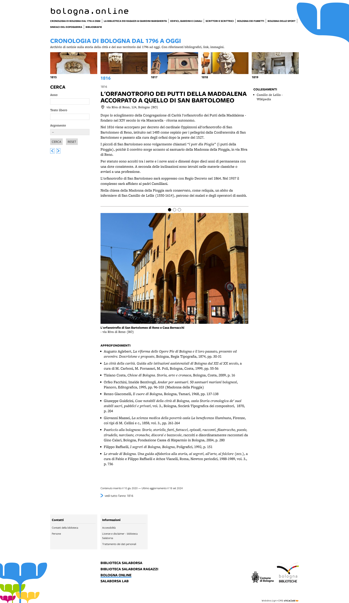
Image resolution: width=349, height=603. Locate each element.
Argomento (58, 125)
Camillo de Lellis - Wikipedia (270, 97)
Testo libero (58, 110)
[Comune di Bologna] (263, 577)
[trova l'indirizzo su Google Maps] (103, 107)
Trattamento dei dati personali (119, 544)
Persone (56, 533)
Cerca (57, 86)
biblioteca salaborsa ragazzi (129, 569)
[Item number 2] (174, 209)
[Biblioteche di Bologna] (288, 573)
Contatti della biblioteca (65, 527)
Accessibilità (109, 527)
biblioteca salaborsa (121, 563)
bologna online (116, 575)
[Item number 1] (169, 209)
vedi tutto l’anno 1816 (119, 495)
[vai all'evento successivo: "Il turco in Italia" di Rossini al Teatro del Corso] (58, 151)
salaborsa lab (115, 581)
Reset (72, 142)
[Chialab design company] (280, 597)
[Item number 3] (179, 209)
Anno (54, 95)
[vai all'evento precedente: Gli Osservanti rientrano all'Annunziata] (52, 151)
